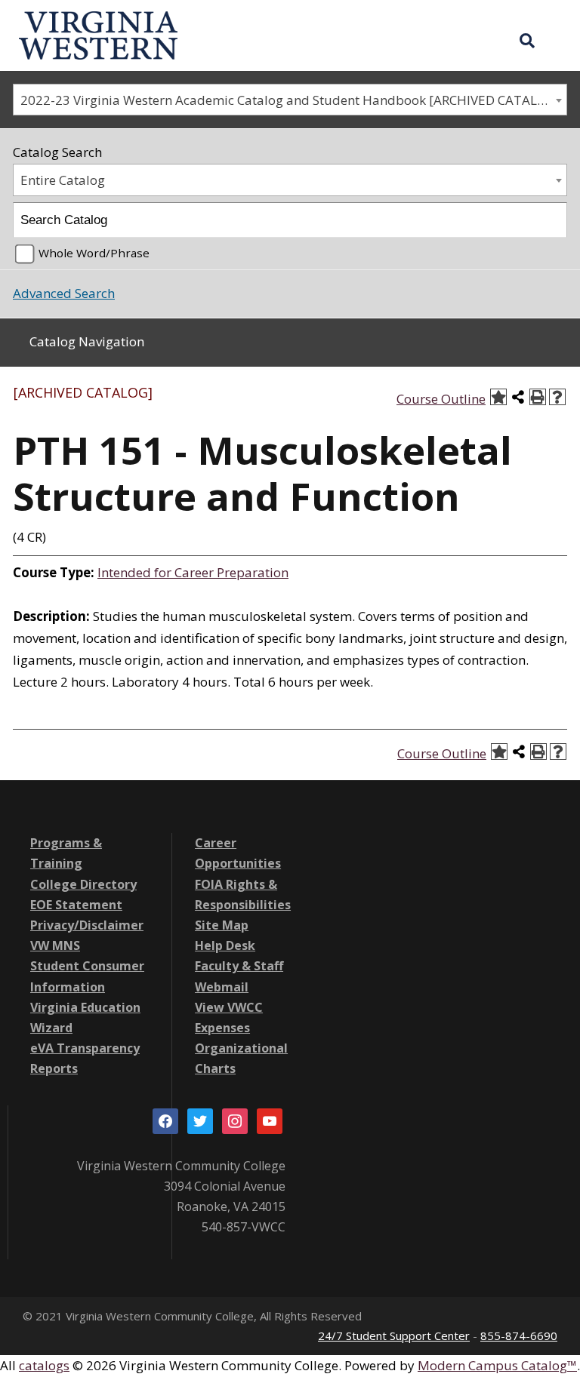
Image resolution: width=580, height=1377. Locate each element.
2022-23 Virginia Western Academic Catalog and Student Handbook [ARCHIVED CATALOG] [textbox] (290, 100)
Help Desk (225, 945)
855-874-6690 (518, 1335)
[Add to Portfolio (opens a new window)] (498, 397)
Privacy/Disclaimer (86, 925)
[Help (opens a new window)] (557, 397)
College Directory (83, 884)
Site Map (221, 925)
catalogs (44, 1365)
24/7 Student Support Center (394, 1335)
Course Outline (441, 398)
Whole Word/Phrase (94, 252)
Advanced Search (64, 293)
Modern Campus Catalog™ (497, 1365)
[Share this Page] (518, 397)
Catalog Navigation (86, 341)
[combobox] (290, 100)
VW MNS (55, 945)
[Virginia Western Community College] (98, 33)
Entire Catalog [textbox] (62, 180)
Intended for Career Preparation (192, 572)
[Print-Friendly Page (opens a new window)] (537, 397)
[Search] (550, 220)
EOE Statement (76, 904)
